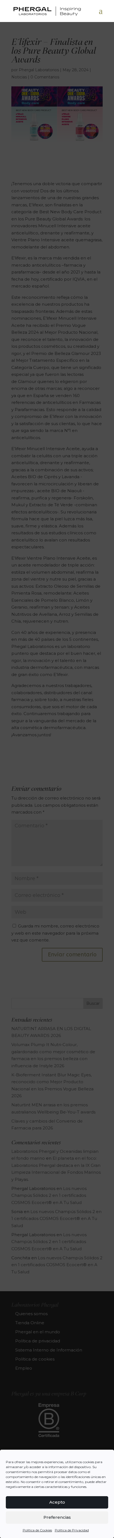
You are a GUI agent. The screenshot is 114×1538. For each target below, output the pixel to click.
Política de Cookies (37, 1530)
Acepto (57, 1502)
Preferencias (57, 1517)
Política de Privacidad (72, 1530)
